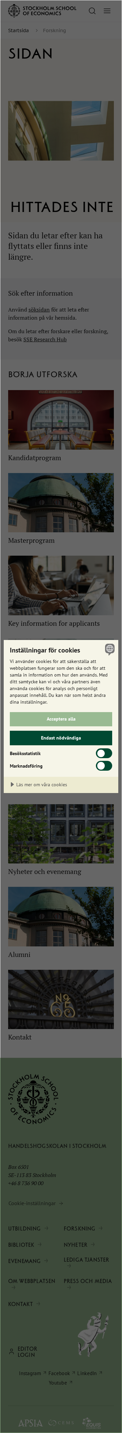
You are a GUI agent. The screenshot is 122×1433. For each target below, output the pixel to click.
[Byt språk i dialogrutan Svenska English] (108, 649)
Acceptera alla (61, 718)
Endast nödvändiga (61, 737)
